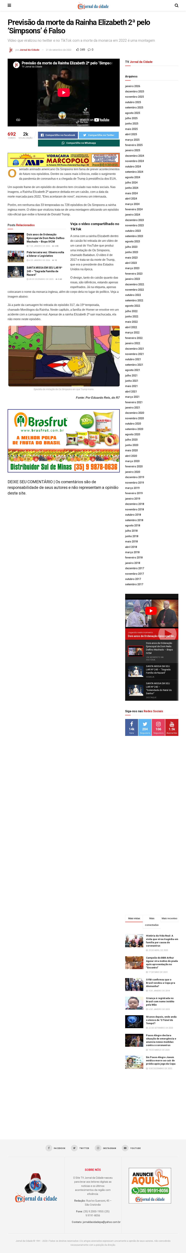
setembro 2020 (134, 429)
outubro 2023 (133, 230)
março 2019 (132, 487)
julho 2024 (131, 182)
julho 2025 (131, 118)
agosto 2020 (132, 434)
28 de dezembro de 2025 (40, 279)
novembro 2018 (134, 509)
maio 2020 (131, 450)
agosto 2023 (132, 241)
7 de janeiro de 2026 (39, 246)
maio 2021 (131, 386)
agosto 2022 (132, 305)
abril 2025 (131, 134)
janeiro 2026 (132, 86)
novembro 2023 (134, 225)
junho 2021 (131, 380)
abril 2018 (131, 547)
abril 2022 (131, 327)
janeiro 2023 (132, 278)
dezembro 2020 (134, 412)
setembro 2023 (134, 236)
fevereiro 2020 (134, 466)
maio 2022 (131, 321)
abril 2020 (131, 455)
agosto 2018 (132, 525)
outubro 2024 (133, 166)
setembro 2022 (134, 300)
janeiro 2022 (132, 343)
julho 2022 (131, 311)
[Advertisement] (152, 798)
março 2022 (132, 332)
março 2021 (132, 396)
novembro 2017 (134, 573)
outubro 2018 (133, 514)
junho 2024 (131, 187)
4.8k (56, 246)
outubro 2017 (133, 579)
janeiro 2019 (132, 498)
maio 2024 (131, 193)
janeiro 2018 (132, 563)
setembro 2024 (134, 171)
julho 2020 (131, 439)
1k (55, 260)
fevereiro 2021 (134, 402)
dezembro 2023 (134, 220)
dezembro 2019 (134, 477)
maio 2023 (131, 257)
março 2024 (132, 204)
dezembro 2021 (134, 348)
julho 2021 (131, 375)
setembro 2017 (134, 584)
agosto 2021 (132, 370)
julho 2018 (131, 530)
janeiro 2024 (132, 214)
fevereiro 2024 (134, 209)
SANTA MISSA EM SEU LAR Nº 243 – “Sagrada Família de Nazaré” (44, 271)
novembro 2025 (134, 96)
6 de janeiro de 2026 (39, 260)
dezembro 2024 (134, 155)
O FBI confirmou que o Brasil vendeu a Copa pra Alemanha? (160, 983)
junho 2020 (131, 445)
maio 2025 (131, 129)
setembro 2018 (134, 520)
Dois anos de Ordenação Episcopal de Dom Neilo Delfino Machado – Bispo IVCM (45, 238)
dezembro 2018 (134, 504)
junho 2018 (131, 536)
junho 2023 (131, 252)
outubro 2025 (133, 102)
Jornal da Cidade (29, 49)
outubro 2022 (133, 295)
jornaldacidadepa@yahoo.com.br (102, 1222)
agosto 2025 (132, 113)
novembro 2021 (134, 354)
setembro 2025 (134, 107)
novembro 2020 (134, 418)
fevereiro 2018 (134, 557)
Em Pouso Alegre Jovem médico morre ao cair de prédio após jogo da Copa (160, 1060)
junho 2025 (131, 123)
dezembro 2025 (134, 91)
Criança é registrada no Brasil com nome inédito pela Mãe (160, 1001)
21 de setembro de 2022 (58, 49)
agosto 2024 (132, 177)
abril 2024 (131, 198)
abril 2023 (131, 262)
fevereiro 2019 (134, 493)
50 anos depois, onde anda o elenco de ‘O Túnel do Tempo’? (161, 1020)
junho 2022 (131, 316)
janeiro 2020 (132, 471)
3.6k (59, 279)
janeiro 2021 (132, 407)
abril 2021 (131, 391)
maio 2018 (131, 541)
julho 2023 (131, 246)
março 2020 (132, 461)
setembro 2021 (134, 364)
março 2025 (132, 139)
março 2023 (132, 268)
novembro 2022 (134, 289)
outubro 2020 (133, 423)
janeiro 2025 (132, 150)
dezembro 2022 (134, 284)
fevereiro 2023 (134, 273)
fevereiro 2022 (134, 338)
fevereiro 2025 (134, 145)
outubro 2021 (133, 359)
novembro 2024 (134, 161)
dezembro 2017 (134, 568)
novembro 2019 (134, 482)
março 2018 (132, 552)
